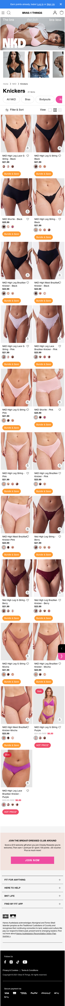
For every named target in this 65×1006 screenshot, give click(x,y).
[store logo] (32, 13)
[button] (29, 155)
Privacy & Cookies (10, 970)
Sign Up (51, 4)
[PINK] (3, 166)
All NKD (11, 99)
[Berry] (12, 166)
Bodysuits (44, 99)
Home (5, 84)
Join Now (32, 860)
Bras (27, 99)
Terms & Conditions (29, 970)
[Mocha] (44, 166)
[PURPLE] (8, 166)
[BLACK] (35, 166)
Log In (40, 4)
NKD (14, 84)
